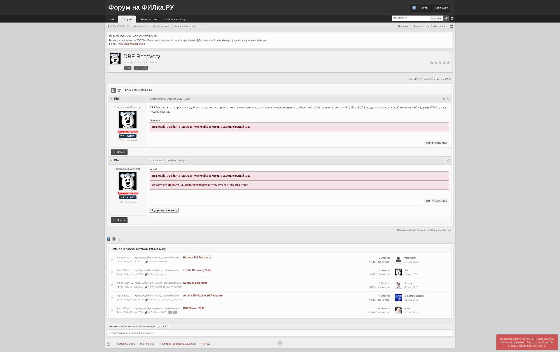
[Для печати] (114, 239)
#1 (444, 99)
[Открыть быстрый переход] (451, 26)
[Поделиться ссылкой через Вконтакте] (108, 239)
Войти (425, 7)
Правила (403, 26)
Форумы (127, 19)
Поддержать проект (164, 210)
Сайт (111, 19)
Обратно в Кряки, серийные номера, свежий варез (425, 230)
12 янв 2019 (411, 274)
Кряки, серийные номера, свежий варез (157, 257)
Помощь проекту (175, 19)
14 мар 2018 (411, 261)
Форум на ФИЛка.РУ (141, 7)
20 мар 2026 (411, 312)
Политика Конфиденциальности (178, 343)
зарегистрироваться (133, 43)
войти (112, 43)
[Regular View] (113, 90)
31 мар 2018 (411, 299)
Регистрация (441, 7)
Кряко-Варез (123, 257)
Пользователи (148, 19)
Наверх (120, 152)
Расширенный (452, 18)
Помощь (205, 343)
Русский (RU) (147, 343)
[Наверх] (280, 343)
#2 (444, 160)
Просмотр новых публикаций (429, 26)
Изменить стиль (126, 343)
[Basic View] (119, 90)
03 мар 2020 (411, 287)
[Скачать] (119, 239)
